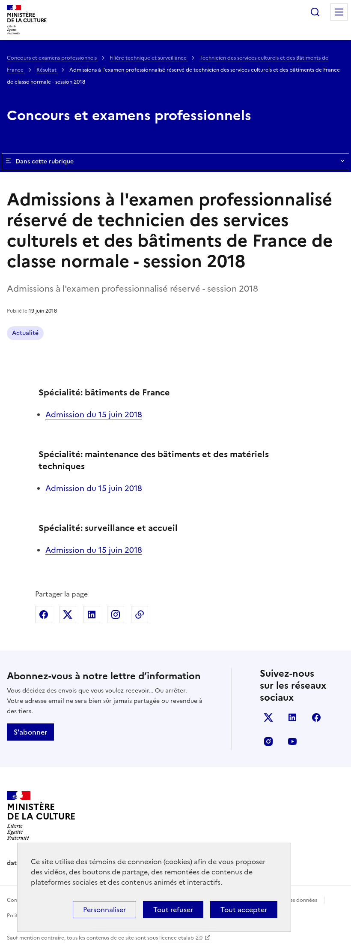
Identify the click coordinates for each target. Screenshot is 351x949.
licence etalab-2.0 (180, 938)
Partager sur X (67, 614)
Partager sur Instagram (115, 614)
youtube (292, 741)
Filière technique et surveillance (149, 58)
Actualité (25, 332)
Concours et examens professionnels (52, 58)
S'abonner (30, 732)
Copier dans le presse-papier (139, 614)
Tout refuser (173, 909)
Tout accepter (243, 909)
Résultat (47, 70)
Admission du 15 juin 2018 (93, 414)
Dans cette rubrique (44, 161)
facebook (316, 717)
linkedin (292, 717)
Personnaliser (104, 909)
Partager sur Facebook (43, 614)
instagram (268, 741)
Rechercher (315, 12)
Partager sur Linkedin (91, 614)
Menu (339, 12)
